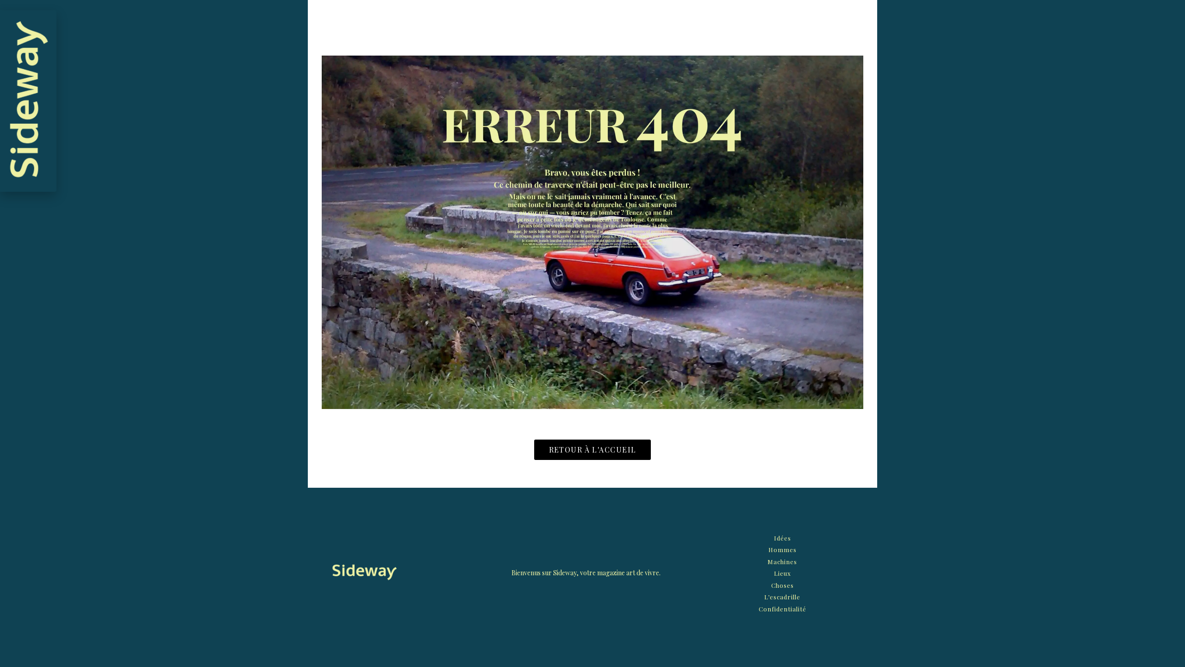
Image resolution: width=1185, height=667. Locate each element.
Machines (782, 562)
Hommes (782, 550)
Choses (782, 585)
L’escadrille (782, 597)
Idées (782, 538)
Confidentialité (782, 609)
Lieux (782, 573)
